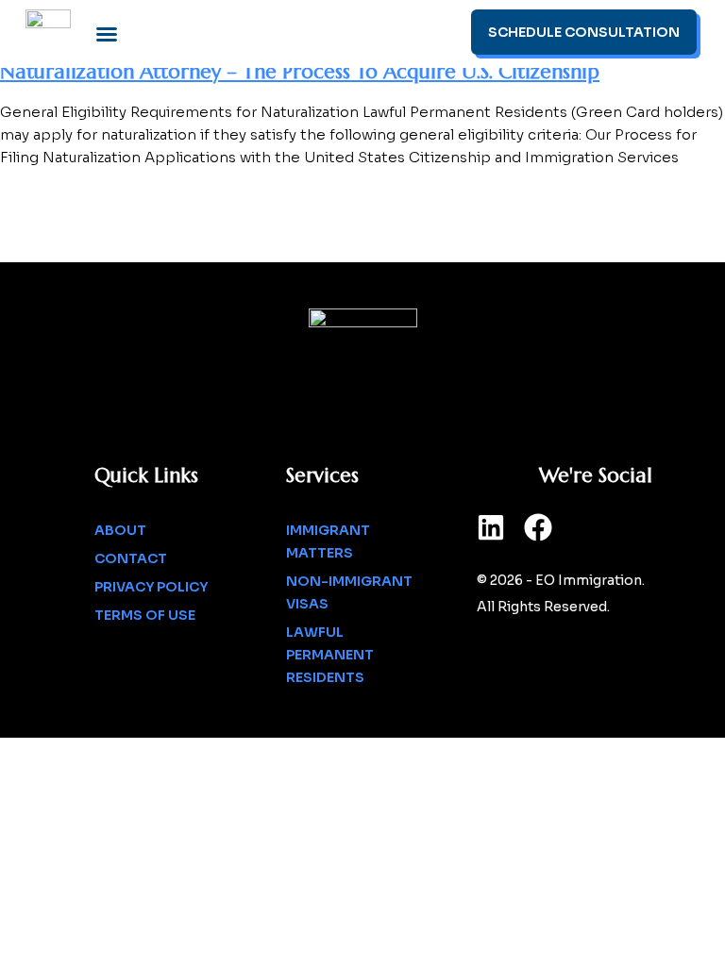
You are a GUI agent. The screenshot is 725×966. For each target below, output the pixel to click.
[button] (107, 34)
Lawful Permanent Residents (330, 655)
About (120, 530)
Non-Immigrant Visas (349, 592)
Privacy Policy (151, 586)
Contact (130, 558)
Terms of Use (144, 615)
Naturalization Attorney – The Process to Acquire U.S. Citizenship (299, 71)
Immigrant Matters (328, 541)
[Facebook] (538, 527)
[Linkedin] (491, 527)
